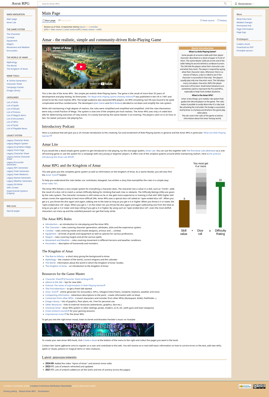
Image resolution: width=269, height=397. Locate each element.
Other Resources (53, 304)
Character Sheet (53, 279)
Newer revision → (89, 29)
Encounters (50, 243)
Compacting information (57, 295)
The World (50, 262)
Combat (49, 230)
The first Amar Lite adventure (201, 150)
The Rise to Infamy (54, 256)
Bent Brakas (116, 103)
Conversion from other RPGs (59, 298)
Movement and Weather (57, 240)
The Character (52, 227)
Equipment (50, 233)
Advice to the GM (53, 282)
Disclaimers (43, 391)
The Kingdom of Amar (56, 266)
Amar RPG (20, 3)
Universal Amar (53, 307)
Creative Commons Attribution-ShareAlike (51, 385)
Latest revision (70, 29)
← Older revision (55, 29)
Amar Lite (150, 150)
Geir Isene (99, 103)
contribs (93, 27)
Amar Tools (51, 174)
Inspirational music (54, 314)
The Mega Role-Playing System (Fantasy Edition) (110, 96)
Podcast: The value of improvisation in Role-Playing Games (74, 285)
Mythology (50, 259)
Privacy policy (10, 391)
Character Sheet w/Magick (77, 279)
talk (86, 27)
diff (46, 29)
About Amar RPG (27, 391)
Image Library (52, 301)
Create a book (90, 340)
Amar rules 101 (49, 183)
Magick (49, 236)
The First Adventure (55, 288)
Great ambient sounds (56, 310)
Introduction (51, 224)
